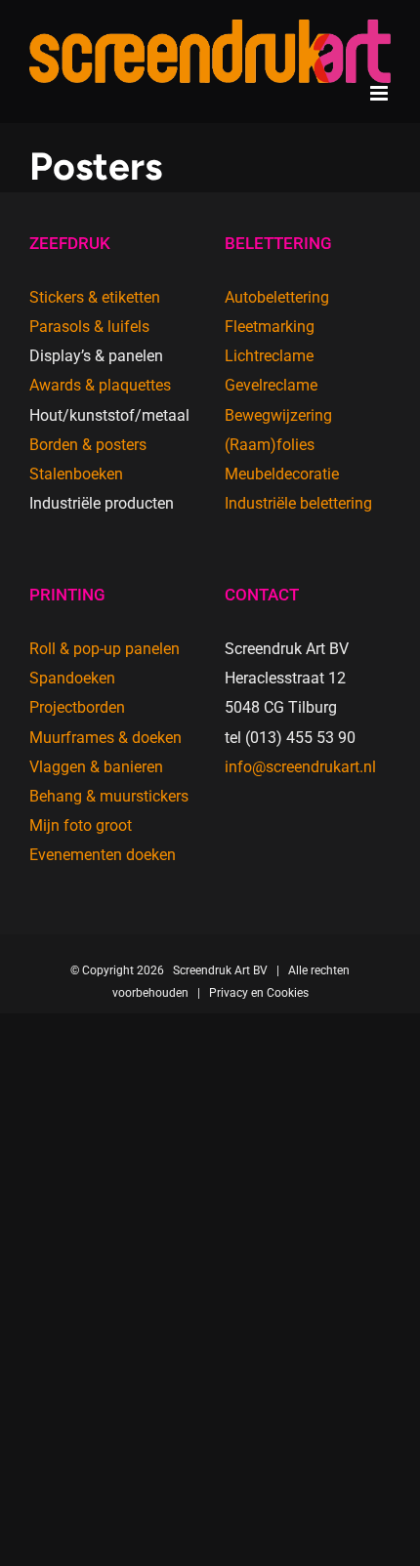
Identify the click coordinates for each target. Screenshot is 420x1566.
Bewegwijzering (278, 415)
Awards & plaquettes (100, 385)
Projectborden (77, 707)
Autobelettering (277, 297)
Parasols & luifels (89, 326)
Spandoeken (72, 678)
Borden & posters (88, 444)
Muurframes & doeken (105, 737)
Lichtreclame (269, 356)
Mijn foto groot (80, 825)
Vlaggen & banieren (96, 767)
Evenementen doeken (102, 854)
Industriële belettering (298, 503)
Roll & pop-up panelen (104, 648)
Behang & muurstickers (109, 796)
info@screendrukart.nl (300, 767)
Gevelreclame (271, 385)
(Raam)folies (270, 444)
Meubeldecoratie (282, 474)
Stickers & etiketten (94, 297)
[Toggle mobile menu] (380, 93)
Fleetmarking (270, 326)
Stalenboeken (76, 474)
